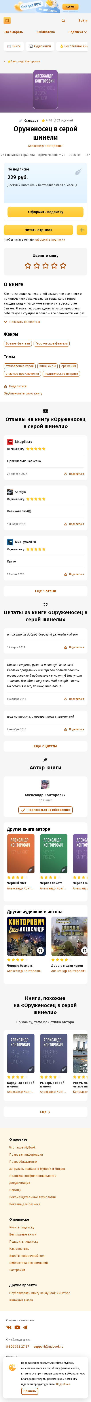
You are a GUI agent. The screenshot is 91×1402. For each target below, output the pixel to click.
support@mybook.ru (48, 1347)
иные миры (47, 366)
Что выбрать (13, 32)
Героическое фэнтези (52, 343)
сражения (68, 366)
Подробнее (63, 1384)
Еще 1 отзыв (45, 591)
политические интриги (61, 374)
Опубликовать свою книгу (23, 393)
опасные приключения (22, 374)
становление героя (20, 366)
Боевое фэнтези (18, 343)
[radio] (27, 265)
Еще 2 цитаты (45, 746)
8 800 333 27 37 (17, 1347)
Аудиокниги (42, 46)
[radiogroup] (45, 266)
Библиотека (45, 32)
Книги (16, 46)
